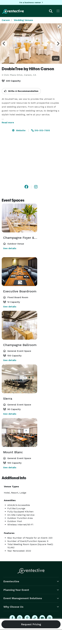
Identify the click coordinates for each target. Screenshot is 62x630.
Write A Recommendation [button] (22, 91)
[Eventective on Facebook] (12, 618)
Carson (6, 20)
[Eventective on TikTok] (34, 618)
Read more (8, 122)
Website (20, 130)
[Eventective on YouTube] (42, 618)
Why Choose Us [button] (13, 606)
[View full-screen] (59, 26)
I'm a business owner (30, 2)
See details (9, 248)
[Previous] (4, 43)
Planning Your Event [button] (16, 589)
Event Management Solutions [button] (22, 598)
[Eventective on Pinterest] (27, 618)
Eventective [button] (11, 581)
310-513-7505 (42, 130)
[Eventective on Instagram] (19, 618)
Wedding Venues (23, 20)
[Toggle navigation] (58, 11)
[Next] (58, 43)
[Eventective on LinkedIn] (49, 618)
